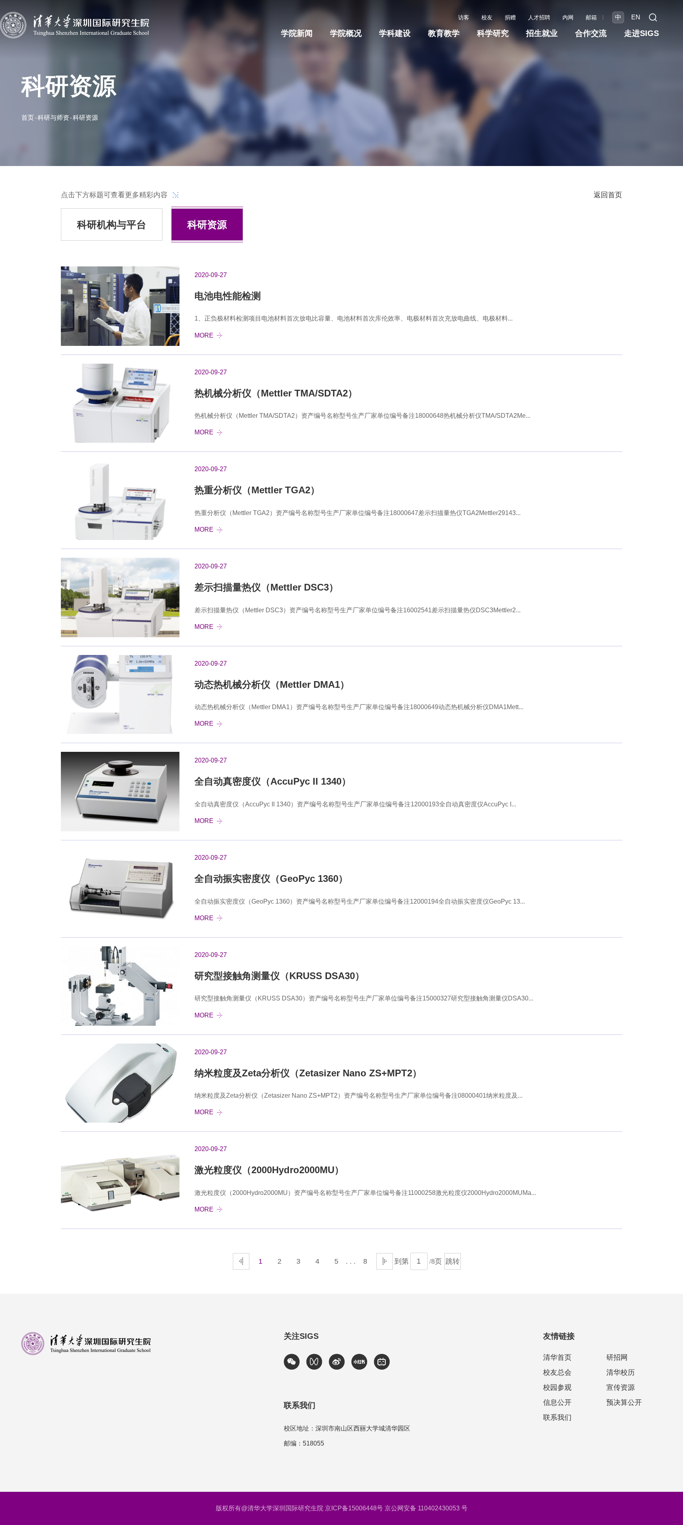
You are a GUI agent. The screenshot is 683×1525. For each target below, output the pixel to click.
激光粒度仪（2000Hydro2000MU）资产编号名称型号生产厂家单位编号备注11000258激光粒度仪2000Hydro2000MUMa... (365, 1192)
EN (635, 17)
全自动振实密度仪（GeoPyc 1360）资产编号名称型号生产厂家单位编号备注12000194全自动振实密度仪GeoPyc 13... (359, 901)
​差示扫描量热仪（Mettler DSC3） (266, 587)
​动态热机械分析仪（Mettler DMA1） (271, 684)
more (203, 335)
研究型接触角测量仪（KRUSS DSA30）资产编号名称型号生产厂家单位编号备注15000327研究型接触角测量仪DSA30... (363, 998)
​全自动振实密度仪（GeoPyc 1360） (271, 878)
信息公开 (557, 1402)
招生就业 (542, 33)
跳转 (452, 1261)
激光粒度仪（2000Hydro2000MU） (269, 1170)
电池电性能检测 (227, 296)
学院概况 (346, 33)
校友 (486, 17)
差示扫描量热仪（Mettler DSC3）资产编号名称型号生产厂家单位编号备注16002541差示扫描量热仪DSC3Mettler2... (357, 610)
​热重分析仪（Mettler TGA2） (257, 490)
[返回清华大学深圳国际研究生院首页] (74, 14)
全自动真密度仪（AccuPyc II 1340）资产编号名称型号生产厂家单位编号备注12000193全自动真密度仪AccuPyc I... (355, 804)
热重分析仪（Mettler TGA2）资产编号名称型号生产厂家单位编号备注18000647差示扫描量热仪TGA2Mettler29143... (357, 513)
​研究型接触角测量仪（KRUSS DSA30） (279, 975)
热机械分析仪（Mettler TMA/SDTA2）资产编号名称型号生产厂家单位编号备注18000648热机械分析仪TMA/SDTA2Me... (362, 415)
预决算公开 (624, 1402)
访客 (463, 17)
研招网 (617, 1357)
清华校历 (620, 1372)
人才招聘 (539, 17)
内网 (568, 17)
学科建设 (395, 33)
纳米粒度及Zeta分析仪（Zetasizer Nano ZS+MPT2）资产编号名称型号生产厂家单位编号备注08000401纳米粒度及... (358, 1095)
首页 (27, 117)
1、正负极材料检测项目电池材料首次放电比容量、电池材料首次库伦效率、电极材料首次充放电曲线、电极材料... (353, 318)
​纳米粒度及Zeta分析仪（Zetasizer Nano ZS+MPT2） (308, 1073)
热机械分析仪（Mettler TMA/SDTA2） (275, 393)
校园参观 (557, 1387)
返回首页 (608, 195)
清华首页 (557, 1357)
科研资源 (85, 117)
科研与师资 (53, 117)
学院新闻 (297, 33)
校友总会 (557, 1372)
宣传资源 (620, 1387)
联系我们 (557, 1417)
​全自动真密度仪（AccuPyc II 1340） (272, 781)
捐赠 (510, 17)
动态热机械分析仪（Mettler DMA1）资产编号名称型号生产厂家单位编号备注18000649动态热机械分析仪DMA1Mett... (358, 707)
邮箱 (591, 17)
